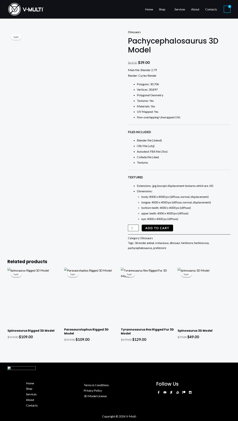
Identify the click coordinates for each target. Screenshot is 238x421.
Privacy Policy (93, 390)
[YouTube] (165, 392)
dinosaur (175, 243)
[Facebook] (158, 392)
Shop (162, 9)
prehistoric (159, 248)
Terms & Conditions (96, 385)
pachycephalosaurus (140, 248)
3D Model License (95, 396)
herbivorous (201, 243)
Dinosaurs (134, 32)
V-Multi (131, 416)
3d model (140, 243)
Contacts (211, 9)
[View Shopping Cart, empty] (227, 9)
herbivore (187, 243)
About (195, 9)
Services (180, 9)
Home (149, 9)
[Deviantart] (171, 392)
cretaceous (162, 243)
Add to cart (157, 228)
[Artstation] (177, 392)
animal (150, 243)
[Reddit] (190, 392)
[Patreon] (183, 392)
